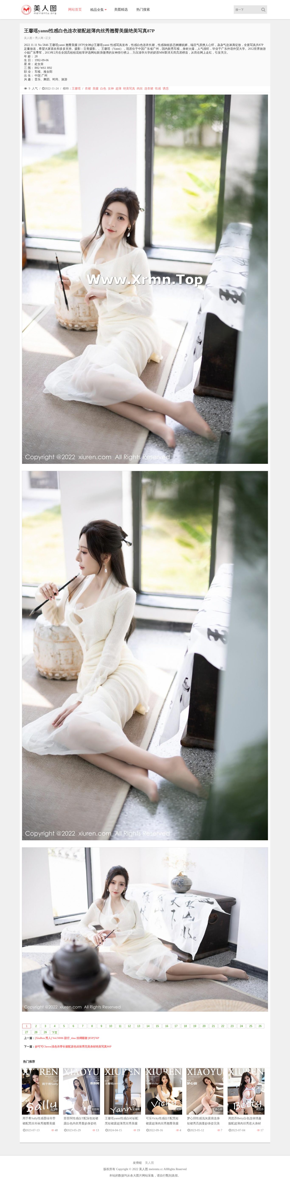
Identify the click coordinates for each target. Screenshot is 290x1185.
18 (185, 1026)
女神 (111, 88)
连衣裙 (148, 88)
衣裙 (88, 88)
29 (45, 1032)
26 (260, 1026)
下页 (54, 1032)
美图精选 (121, 9)
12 (129, 1026)
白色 (103, 88)
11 (120, 1026)
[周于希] (40, 1095)
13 (138, 1026)
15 (157, 1026)
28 (35, 1032)
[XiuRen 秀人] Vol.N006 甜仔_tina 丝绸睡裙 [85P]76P (67, 1038)
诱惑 (166, 88)
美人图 (28, 38)
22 (222, 1026)
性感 (158, 88)
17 (176, 1026)
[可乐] (163, 1095)
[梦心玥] (204, 1095)
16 (166, 1026)
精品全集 (97, 9)
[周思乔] (246, 1095)
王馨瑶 (76, 88)
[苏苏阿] (81, 1095)
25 (250, 1026)
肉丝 (140, 88)
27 (26, 1032)
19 (194, 1026)
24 (241, 1026)
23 (232, 1026)
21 (213, 1026)
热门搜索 (143, 9)
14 (147, 1026)
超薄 (118, 88)
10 (110, 1026)
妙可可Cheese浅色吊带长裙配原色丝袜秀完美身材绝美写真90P (73, 1046)
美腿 (96, 88)
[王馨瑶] (122, 1095)
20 (204, 1026)
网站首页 (75, 9)
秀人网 (39, 38)
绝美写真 (129, 88)
